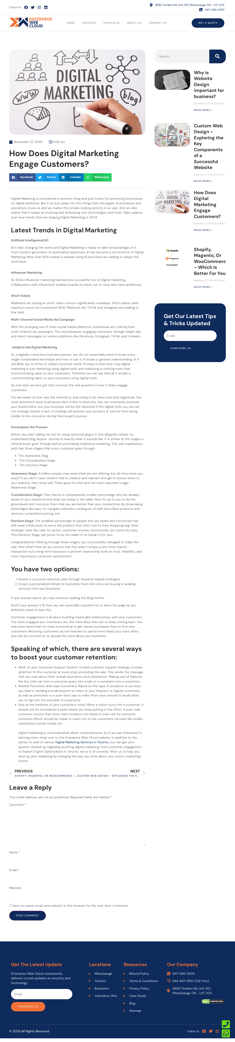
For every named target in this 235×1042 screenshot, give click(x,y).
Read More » (203, 110)
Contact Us (158, 22)
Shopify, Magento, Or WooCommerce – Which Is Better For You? (211, 261)
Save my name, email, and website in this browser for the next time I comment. (70, 906)
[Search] (217, 56)
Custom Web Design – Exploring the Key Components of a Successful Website (208, 147)
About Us (134, 22)
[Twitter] (33, 7)
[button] (22, 177)
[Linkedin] (46, 7)
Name (14, 852)
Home (71, 22)
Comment (17, 805)
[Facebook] (26, 7)
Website (15, 888)
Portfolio (112, 22)
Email (14, 870)
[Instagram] (39, 7)
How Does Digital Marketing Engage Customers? (207, 204)
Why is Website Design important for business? (209, 84)
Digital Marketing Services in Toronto (82, 742)
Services (89, 22)
